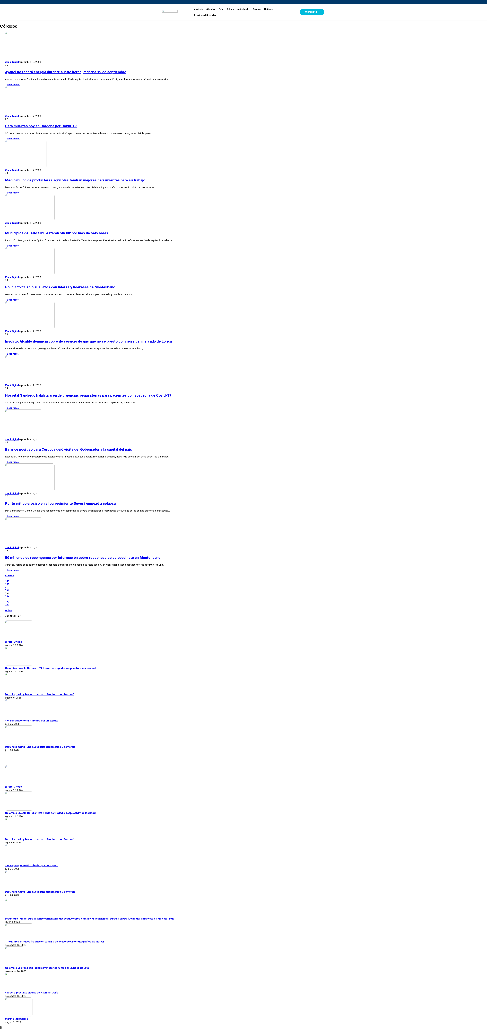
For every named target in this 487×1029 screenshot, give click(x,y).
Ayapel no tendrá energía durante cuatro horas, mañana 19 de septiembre (65, 72)
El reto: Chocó (13, 642)
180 (7, 604)
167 (7, 595)
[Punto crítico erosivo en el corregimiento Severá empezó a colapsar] (30, 490)
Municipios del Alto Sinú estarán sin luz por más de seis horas (56, 233)
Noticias (268, 9)
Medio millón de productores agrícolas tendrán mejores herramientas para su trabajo (75, 180)
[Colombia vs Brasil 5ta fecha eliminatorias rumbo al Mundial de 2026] (14, 964)
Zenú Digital (12, 62)
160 (7, 584)
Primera (9, 575)
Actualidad (242, 9)
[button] (243, 9)
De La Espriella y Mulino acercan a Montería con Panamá (39, 694)
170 (7, 601)
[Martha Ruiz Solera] (18, 1015)
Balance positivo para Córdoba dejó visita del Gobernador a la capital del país (68, 449)
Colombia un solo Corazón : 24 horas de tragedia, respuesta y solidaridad (50, 668)
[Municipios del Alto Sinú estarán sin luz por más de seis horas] (30, 220)
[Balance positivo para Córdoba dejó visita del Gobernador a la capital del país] (23, 436)
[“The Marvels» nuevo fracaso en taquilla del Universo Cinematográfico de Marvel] (19, 938)
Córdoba (210, 9)
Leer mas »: (13, 84)
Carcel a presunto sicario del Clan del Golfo (31, 992)
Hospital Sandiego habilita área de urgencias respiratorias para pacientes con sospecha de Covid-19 (88, 395)
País (221, 9)
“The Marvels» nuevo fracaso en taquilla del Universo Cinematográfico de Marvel (54, 941)
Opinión (256, 9)
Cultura (230, 9)
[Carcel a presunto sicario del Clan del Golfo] (19, 989)
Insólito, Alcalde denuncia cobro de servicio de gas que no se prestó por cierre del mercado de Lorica (88, 341)
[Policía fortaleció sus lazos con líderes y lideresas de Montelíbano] (30, 274)
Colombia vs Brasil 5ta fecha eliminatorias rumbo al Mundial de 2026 (47, 968)
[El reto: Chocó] (19, 638)
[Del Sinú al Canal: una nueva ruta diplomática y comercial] (19, 743)
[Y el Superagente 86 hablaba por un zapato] (19, 717)
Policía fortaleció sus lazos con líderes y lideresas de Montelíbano (60, 287)
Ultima (8, 610)
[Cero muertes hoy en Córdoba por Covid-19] (26, 113)
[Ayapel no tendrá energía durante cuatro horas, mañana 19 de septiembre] (23, 59)
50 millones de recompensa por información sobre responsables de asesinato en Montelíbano (82, 558)
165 (7, 590)
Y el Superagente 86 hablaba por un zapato (31, 720)
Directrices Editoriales (205, 15)
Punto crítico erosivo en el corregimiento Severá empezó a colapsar (61, 503)
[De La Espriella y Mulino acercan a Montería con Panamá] (19, 691)
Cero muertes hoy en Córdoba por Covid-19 (41, 126)
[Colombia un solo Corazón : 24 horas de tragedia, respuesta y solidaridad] (19, 664)
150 (7, 581)
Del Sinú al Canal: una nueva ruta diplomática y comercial (40, 747)
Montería (198, 9)
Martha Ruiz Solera (16, 1019)
